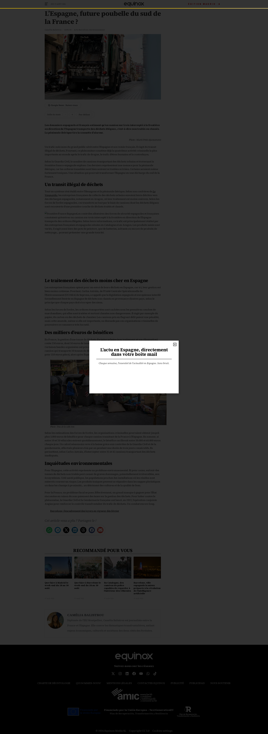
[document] (134, 367)
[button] (175, 344)
